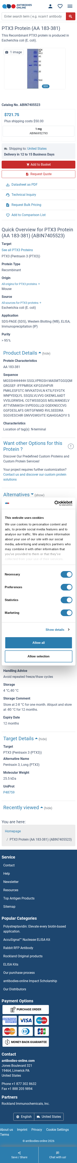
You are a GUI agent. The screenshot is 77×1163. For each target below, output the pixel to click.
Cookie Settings (57, 1130)
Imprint (22, 1130)
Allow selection (38, 656)
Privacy (36, 1130)
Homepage (13, 831)
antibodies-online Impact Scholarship (30, 981)
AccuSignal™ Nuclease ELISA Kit (26, 940)
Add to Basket (41, 164)
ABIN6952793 (39, 131)
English (26, 1117)
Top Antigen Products (18, 898)
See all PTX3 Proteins (17, 250)
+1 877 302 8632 (24, 1084)
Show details (55, 629)
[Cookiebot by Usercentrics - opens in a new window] (54, 503)
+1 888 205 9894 (20, 1089)
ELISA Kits (10, 964)
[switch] (66, 587)
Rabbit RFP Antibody (18, 948)
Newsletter (10, 882)
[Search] (70, 16)
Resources (10, 890)
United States (37, 149)
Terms (4, 1135)
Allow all (38, 642)
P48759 (9, 792)
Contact (9, 865)
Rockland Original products (23, 956)
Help (6, 874)
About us (6, 1130)
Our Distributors (14, 989)
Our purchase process (19, 973)
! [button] (71, 446)
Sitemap (9, 907)
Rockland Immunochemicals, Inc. (25, 1104)
